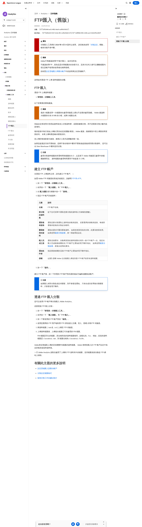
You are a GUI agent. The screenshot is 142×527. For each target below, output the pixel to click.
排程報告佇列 (8, 162)
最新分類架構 (60, 233)
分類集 (7, 81)
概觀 (9, 99)
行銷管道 (6, 171)
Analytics (44, 13)
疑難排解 (11, 144)
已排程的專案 (8, 158)
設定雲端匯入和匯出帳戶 (55, 71)
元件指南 (53, 13)
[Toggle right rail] (116, 8)
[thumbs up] (73, 524)
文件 (36, 13)
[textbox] (14, 20)
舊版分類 (7, 86)
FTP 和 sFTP (76, 178)
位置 (5, 153)
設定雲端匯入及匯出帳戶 (47, 368)
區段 (5, 50)
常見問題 (11, 149)
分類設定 (94, 45)
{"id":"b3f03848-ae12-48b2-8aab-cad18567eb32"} (54, 29)
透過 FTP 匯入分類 (122, 41)
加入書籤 (121, 24)
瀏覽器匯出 (12, 121)
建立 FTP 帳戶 (121, 37)
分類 (5, 72)
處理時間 (11, 135)
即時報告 (6, 166)
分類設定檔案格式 (44, 373)
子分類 (10, 140)
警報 (5, 68)
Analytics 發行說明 (10, 37)
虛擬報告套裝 (7, 59)
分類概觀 (8, 77)
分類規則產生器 (11, 90)
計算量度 (6, 55)
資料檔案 (11, 104)
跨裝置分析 (7, 63)
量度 (5, 46)
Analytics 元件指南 (10, 33)
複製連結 (130, 24)
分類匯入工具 (10, 94)
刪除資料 (11, 108)
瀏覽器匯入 (12, 117)
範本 (9, 112)
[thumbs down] (78, 524)
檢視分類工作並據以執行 (47, 378)
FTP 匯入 (11, 126)
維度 (5, 41)
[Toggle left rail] (25, 8)
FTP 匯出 (11, 131)
